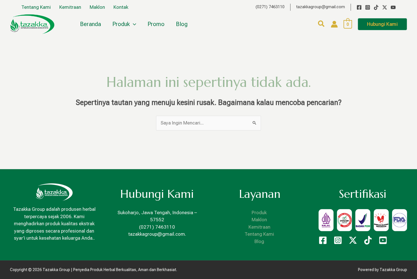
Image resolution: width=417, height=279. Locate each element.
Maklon (259, 219)
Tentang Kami (259, 234)
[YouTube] (393, 7)
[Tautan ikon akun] (334, 24)
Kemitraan (259, 227)
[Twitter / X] (384, 7)
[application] (133, 24)
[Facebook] (359, 7)
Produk (259, 212)
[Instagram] (367, 7)
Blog (259, 241)
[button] (321, 25)
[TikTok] (376, 7)
